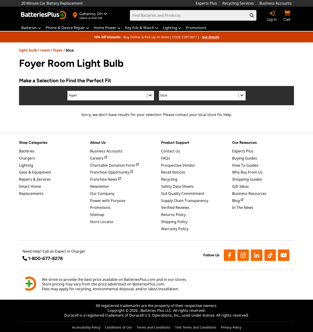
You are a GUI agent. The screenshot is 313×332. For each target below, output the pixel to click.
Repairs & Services (35, 179)
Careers (97, 158)
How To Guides (245, 165)
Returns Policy (173, 214)
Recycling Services (238, 3)
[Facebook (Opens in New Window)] (229, 255)
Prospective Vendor (178, 165)
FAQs (165, 158)
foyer (58, 50)
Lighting (26, 165)
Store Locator (102, 221)
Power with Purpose (107, 200)
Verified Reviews (175, 207)
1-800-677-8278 (45, 258)
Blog (236, 200)
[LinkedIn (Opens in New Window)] (256, 255)
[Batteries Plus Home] (44, 16)
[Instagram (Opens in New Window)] (243, 255)
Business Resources (249, 193)
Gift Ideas (240, 186)
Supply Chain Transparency (184, 200)
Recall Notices (173, 172)
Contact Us (170, 151)
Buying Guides (244, 158)
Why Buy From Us (247, 172)
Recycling (169, 179)
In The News (242, 207)
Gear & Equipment (35, 172)
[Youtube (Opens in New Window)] (283, 255)
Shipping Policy (174, 221)
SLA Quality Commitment (182, 193)
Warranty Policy (174, 228)
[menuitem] (31, 28)
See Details (210, 37)
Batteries (27, 151)
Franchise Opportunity (110, 172)
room (45, 50)
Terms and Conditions (153, 327)
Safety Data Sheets (177, 186)
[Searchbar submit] (251, 15)
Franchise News (104, 179)
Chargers (27, 158)
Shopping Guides (247, 179)
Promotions (100, 207)
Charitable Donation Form (113, 165)
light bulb (28, 50)
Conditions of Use (118, 327)
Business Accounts (275, 3)
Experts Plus (206, 3)
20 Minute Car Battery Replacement (52, 3)
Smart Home (30, 186)
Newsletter (99, 186)
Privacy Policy (231, 327)
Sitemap (97, 214)
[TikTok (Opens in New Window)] (270, 255)
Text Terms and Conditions (195, 327)
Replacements (31, 193)
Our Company (102, 193)
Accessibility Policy (86, 327)
